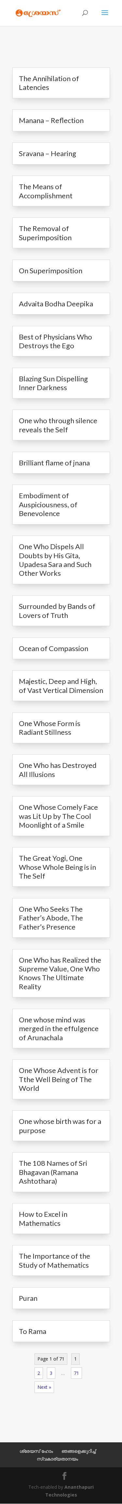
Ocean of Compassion (53, 648)
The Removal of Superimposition (45, 232)
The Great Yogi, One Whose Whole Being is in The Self (57, 867)
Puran (28, 1298)
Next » (44, 1387)
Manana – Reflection (51, 120)
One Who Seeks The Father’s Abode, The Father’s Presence (51, 918)
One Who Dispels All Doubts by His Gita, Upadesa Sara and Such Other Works (55, 559)
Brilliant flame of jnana (54, 462)
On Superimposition (50, 270)
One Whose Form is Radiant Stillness (49, 727)
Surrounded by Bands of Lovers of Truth (57, 610)
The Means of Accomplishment (46, 191)
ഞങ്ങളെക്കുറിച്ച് (78, 1451)
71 (76, 1373)
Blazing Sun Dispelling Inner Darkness (53, 383)
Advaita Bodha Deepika (56, 303)
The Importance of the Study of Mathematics (54, 1260)
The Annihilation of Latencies (49, 83)
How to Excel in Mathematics (43, 1218)
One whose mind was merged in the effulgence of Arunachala (59, 1028)
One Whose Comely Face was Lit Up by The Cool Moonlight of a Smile (58, 816)
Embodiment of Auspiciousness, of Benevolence (48, 504)
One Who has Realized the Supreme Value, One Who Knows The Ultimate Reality (60, 973)
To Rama (32, 1331)
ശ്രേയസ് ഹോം (36, 1451)
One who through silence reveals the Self (58, 425)
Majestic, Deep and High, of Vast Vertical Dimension (61, 685)
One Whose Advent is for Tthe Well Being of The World (58, 1079)
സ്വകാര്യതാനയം (57, 1459)
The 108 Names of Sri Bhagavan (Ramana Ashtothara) (53, 1172)
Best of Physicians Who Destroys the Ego (55, 341)
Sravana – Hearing (47, 153)
